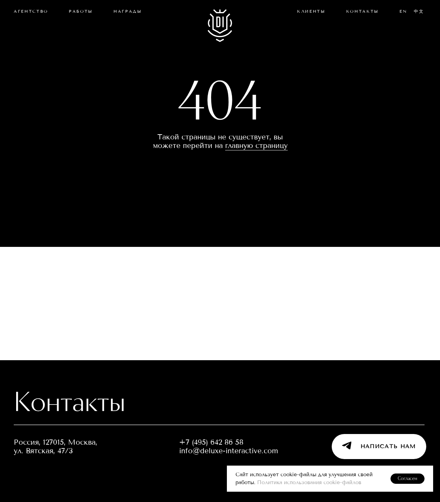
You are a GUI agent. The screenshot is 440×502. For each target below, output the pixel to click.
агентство (31, 11)
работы (81, 11)
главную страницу (256, 145)
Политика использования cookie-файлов (309, 482)
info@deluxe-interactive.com (228, 450)
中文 (419, 11)
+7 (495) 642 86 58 (211, 442)
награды (127, 11)
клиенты (311, 11)
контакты (362, 11)
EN (403, 11)
